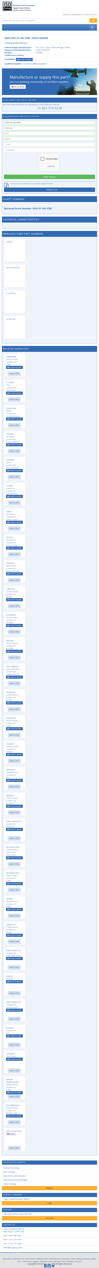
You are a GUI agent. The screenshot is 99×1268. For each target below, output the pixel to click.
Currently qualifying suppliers (26, 63)
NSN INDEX (7, 1259)
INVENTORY (19, 1259)
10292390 (10, 1053)
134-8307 (10, 744)
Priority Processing (11, 1168)
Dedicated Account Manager (15, 1180)
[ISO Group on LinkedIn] (49, 1266)
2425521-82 (11, 718)
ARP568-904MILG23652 (12, 1080)
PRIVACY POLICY (75, 1261)
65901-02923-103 (13, 950)
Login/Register (76, 14)
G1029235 (10, 460)
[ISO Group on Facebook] (45, 1266)
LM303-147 (11, 924)
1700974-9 (10, 589)
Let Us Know (19, 86)
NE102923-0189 (12, 847)
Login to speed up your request (16, 1199)
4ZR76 (8, 511)
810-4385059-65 (13, 1105)
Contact (86, 14)
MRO (94, 1259)
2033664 (9, 795)
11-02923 (10, 382)
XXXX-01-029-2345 (13, 1131)
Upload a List (51, 189)
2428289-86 (11, 356)
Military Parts (42, 1259)
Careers (94, 14)
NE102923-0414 (12, 873)
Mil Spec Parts (60, 1261)
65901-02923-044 (13, 821)
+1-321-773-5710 (49, 108)
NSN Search (31, 1259)
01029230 (10, 563)
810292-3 (10, 1028)
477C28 (9, 537)
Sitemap (66, 14)
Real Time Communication (14, 1176)
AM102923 (10, 769)
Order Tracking (9, 1184)
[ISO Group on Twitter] (53, 1266)
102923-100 (11, 408)
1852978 (9, 640)
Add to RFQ (14, 373)
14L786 (9, 486)
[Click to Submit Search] (93, 20)
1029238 (9, 434)
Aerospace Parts (69, 1259)
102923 (9, 241)
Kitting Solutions (84, 1259)
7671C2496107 (12, 666)
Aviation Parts (47, 1261)
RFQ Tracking (9, 1172)
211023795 (10, 293)
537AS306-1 (11, 692)
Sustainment (55, 1259)
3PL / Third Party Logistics (28, 1261)
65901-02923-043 (13, 1002)
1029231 (9, 976)
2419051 (9, 899)
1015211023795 (12, 267)
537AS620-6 (11, 615)
